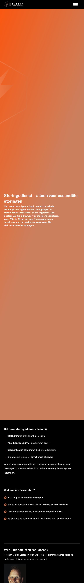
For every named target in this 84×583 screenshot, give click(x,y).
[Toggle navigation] (75, 4)
